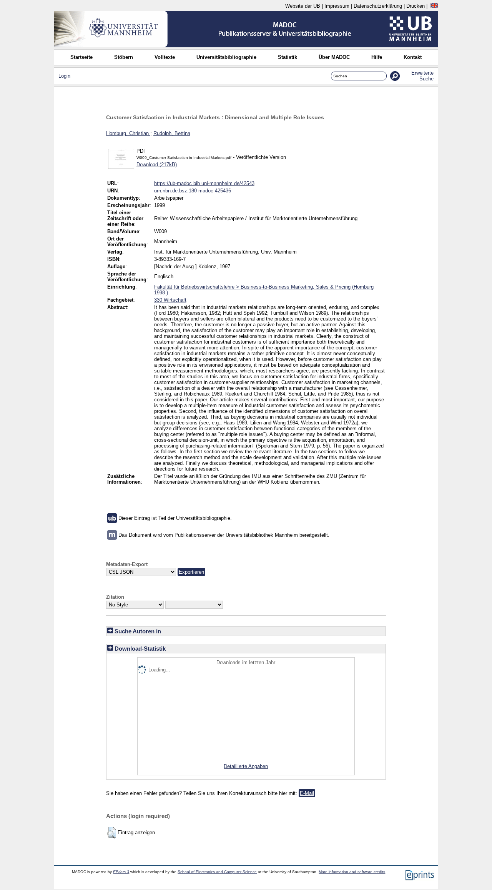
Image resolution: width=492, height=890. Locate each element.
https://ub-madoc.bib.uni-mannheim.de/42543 (204, 183)
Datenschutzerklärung (378, 6)
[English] (434, 6)
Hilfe (376, 57)
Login (64, 76)
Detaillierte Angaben (246, 766)
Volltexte (165, 57)
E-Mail (307, 793)
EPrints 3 (121, 872)
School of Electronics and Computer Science (217, 872)
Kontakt (413, 57)
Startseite (81, 57)
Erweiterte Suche (422, 76)
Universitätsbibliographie (226, 57)
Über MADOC (334, 57)
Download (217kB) (156, 164)
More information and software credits (352, 872)
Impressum (336, 6)
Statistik (287, 57)
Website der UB (302, 6)
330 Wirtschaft (170, 300)
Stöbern (123, 57)
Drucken (415, 6)
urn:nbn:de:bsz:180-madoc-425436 (192, 191)
